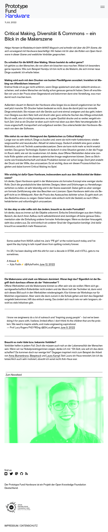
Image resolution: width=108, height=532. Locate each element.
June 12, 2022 (47, 264)
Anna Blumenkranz (19, 355)
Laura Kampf (53, 355)
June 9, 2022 (67, 327)
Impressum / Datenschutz (21, 525)
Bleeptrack (35, 355)
